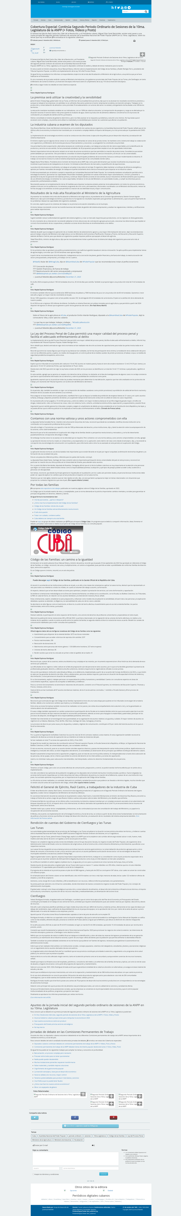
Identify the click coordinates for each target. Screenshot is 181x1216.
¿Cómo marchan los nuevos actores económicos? (51, 1084)
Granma (73, 1199)
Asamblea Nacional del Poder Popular (52, 1136)
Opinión (68, 20)
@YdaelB (36, 262)
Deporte (94, 20)
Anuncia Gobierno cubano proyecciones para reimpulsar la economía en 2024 (62, 1018)
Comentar (104, 1174)
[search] (146, 11)
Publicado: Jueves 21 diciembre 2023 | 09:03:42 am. (46, 40)
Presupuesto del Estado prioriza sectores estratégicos (53, 1024)
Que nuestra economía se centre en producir (50, 1021)
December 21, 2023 (73, 277)
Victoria (91, 1199)
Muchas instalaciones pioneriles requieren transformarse (54, 1062)
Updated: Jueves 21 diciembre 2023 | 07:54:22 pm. (94, 40)
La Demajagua (99, 1199)
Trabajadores (130, 1199)
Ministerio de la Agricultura (41, 1140)
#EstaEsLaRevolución (81, 322)
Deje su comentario (40, 1150)
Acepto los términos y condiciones (46, 1174)
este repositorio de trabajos (50, 488)
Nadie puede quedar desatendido (46, 1059)
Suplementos (111, 20)
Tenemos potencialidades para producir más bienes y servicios (56, 1078)
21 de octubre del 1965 (130, 1207)
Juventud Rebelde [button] (55, 48)
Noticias (43, 20)
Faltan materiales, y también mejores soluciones (51, 1065)
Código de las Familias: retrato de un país (49, 506)
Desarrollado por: (47, 1207)
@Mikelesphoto (42, 273)
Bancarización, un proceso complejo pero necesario (52, 1053)
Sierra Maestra (119, 1199)
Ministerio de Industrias (62, 1140)
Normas (124, 1150)
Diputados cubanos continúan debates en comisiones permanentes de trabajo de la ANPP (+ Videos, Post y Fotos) (74, 1044)
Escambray (57, 1199)
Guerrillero (65, 1199)
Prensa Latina (109, 1201)
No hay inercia (39, 1027)
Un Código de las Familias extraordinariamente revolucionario (56, 509)
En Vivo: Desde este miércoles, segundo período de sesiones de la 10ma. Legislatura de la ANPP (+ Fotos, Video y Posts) (76, 1015)
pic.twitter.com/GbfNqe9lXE (60, 325)
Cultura (75, 20)
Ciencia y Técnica (84, 20)
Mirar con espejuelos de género (45, 1087)
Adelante (44, 1199)
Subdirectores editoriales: (102, 1207)
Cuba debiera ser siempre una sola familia (49, 518)
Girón (79, 1199)
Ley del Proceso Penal (135, 1136)
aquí (39, 521)
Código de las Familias (117, 1136)
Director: (75, 1207)
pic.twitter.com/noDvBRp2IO (60, 273)
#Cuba (63, 315)
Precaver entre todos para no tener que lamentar (52, 1056)
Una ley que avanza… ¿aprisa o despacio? (48, 500)
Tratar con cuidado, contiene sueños (47, 515)
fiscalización (78, 1140)
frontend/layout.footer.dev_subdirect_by (85, 1211)
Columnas (102, 20)
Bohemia (118, 1201)
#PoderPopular (89, 262)
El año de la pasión (41, 512)
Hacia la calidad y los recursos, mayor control (50, 1075)
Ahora (50, 1199)
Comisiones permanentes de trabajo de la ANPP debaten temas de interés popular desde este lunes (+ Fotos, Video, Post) (77, 1047)
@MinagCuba (54, 262)
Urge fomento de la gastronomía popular (49, 1069)
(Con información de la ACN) (41, 997)
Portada (36, 20)
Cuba (49, 20)
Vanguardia (83, 1201)
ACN (102, 1201)
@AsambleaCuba (72, 262)
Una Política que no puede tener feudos (48, 1081)
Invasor (85, 1199)
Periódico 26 (110, 1199)
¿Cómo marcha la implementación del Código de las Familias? (56, 503)
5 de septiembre (94, 1201)
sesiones (88, 1136)
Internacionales (58, 20)
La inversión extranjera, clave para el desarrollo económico (55, 1072)
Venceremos (74, 1201)
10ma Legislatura (100, 1136)
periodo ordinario (75, 1136)
